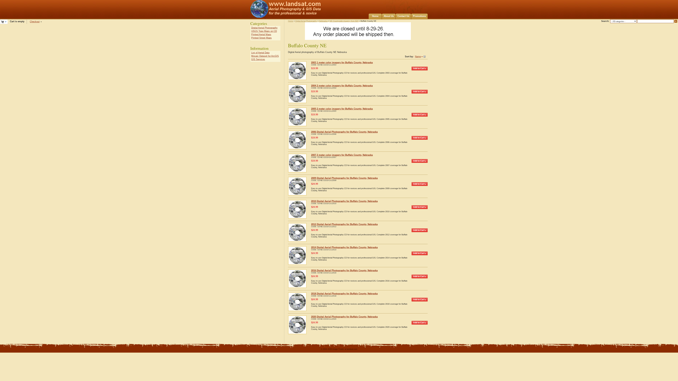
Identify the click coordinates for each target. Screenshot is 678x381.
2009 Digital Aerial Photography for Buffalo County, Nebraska (344, 178)
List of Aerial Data (260, 52)
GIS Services (258, 59)
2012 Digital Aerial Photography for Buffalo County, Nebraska (344, 224)
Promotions (419, 16)
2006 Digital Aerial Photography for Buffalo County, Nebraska (344, 132)
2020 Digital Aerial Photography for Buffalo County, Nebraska (344, 316)
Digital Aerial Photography (306, 21)
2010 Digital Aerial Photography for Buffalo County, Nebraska (344, 201)
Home (375, 16)
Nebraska (323, 21)
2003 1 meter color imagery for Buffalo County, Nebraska (342, 62)
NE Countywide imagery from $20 (344, 21)
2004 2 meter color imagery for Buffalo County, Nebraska (342, 85)
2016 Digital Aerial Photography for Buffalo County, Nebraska (344, 270)
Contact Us (403, 16)
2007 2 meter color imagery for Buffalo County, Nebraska (342, 155)
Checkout (35, 21)
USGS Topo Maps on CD (264, 31)
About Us (389, 16)
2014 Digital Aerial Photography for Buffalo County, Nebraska (344, 247)
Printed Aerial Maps (261, 34)
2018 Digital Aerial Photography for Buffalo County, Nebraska (344, 293)
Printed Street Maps (261, 38)
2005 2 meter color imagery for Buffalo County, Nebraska (342, 108)
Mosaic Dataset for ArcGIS (265, 56)
